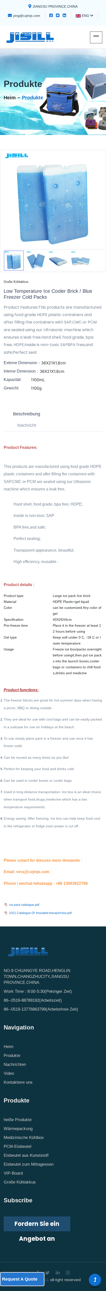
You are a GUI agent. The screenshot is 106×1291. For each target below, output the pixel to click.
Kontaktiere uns (18, 1082)
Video (9, 1073)
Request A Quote (19, 1279)
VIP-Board (13, 1173)
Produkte (32, 97)
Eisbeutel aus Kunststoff (26, 1155)
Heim (10, 97)
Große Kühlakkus (20, 1182)
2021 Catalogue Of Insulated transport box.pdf (40, 913)
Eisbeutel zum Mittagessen (28, 1164)
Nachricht (26, 425)
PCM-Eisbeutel (17, 1146)
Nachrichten (15, 1064)
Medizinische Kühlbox (24, 1137)
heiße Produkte (18, 1120)
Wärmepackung (18, 1129)
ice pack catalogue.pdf (24, 905)
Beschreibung (26, 414)
